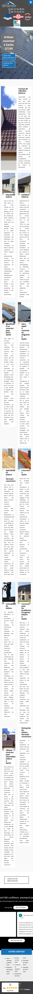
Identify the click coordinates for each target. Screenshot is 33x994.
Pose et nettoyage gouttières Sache (9, 962)
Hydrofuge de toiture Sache (25, 969)
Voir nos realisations (8, 57)
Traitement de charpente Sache (17, 968)
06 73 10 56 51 (17, 12)
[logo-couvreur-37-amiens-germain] (9, 4)
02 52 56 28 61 (17, 9)
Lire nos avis (10, 990)
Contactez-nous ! (8, 64)
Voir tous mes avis (16, 940)
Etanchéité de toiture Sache (25, 963)
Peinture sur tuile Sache (17, 960)
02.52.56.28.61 (21, 907)
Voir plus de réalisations (12, 880)
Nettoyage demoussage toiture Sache (9, 970)
